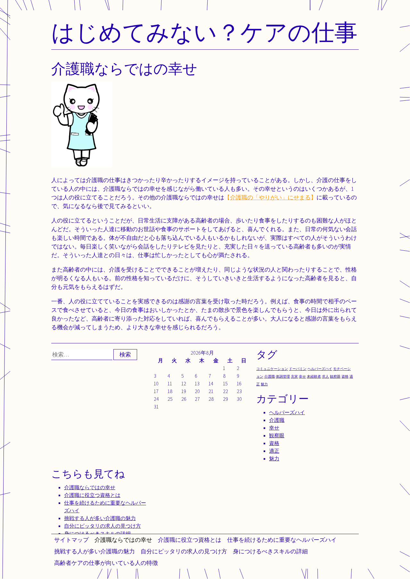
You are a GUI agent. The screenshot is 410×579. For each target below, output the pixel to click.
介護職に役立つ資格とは (189, 539)
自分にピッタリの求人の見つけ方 (184, 551)
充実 (294, 376)
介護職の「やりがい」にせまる (270, 197)
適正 (274, 451)
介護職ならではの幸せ (123, 539)
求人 (325, 376)
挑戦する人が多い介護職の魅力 (94, 551)
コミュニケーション (272, 368)
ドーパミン (298, 368)
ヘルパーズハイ (320, 368)
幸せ (302, 376)
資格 (344, 376)
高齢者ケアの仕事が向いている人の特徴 (106, 562)
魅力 (264, 384)
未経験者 (314, 376)
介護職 (269, 376)
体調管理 (283, 376)
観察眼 (335, 376)
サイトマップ (71, 539)
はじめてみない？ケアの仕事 (204, 32)
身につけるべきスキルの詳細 (270, 551)
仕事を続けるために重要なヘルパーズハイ (282, 539)
